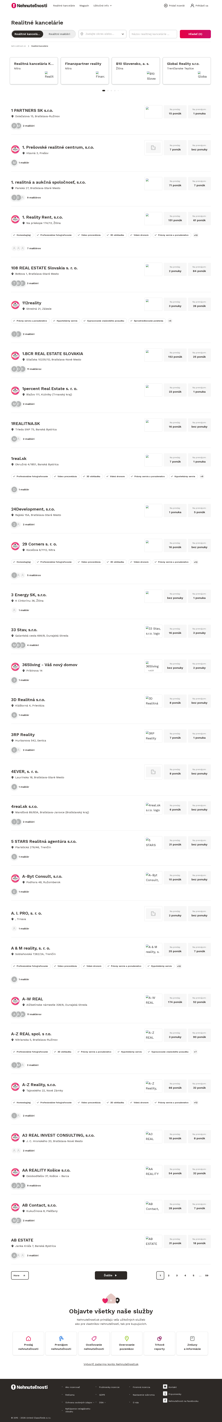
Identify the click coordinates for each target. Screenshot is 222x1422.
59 (206, 1275)
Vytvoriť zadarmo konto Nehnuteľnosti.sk (111, 1364)
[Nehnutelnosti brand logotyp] (29, 5)
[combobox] (100, 34)
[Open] (122, 34)
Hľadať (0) (195, 34)
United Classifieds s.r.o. (38, 1418)
